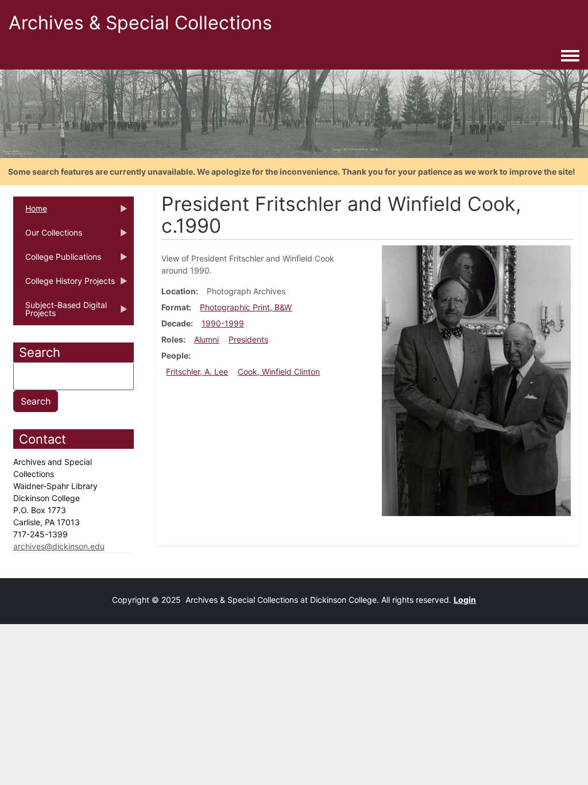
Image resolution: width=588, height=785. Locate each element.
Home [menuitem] (30, 212)
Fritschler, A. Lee (197, 371)
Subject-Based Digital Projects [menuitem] (60, 312)
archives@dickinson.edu (59, 546)
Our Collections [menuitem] (47, 236)
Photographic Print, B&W (246, 307)
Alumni (206, 339)
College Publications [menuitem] (57, 260)
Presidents (248, 339)
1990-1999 (223, 323)
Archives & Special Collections (140, 22)
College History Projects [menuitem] (64, 284)
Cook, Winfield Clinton (279, 371)
